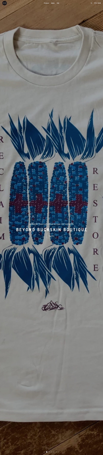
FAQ (58, 3)
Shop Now (51, 236)
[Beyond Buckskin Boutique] (9, 3)
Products (46, 3)
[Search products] (91, 3)
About (53, 3)
